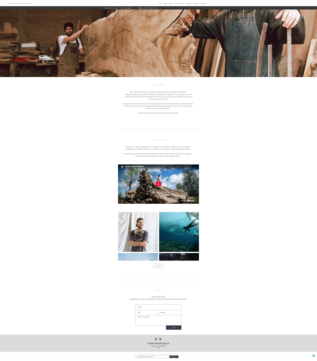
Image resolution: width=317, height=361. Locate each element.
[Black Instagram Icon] (160, 339)
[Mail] (140, 8)
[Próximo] (308, 43)
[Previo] (9, 43)
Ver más (158, 266)
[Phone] (122, 8)
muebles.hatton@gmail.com (149, 8)
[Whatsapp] (156, 339)
